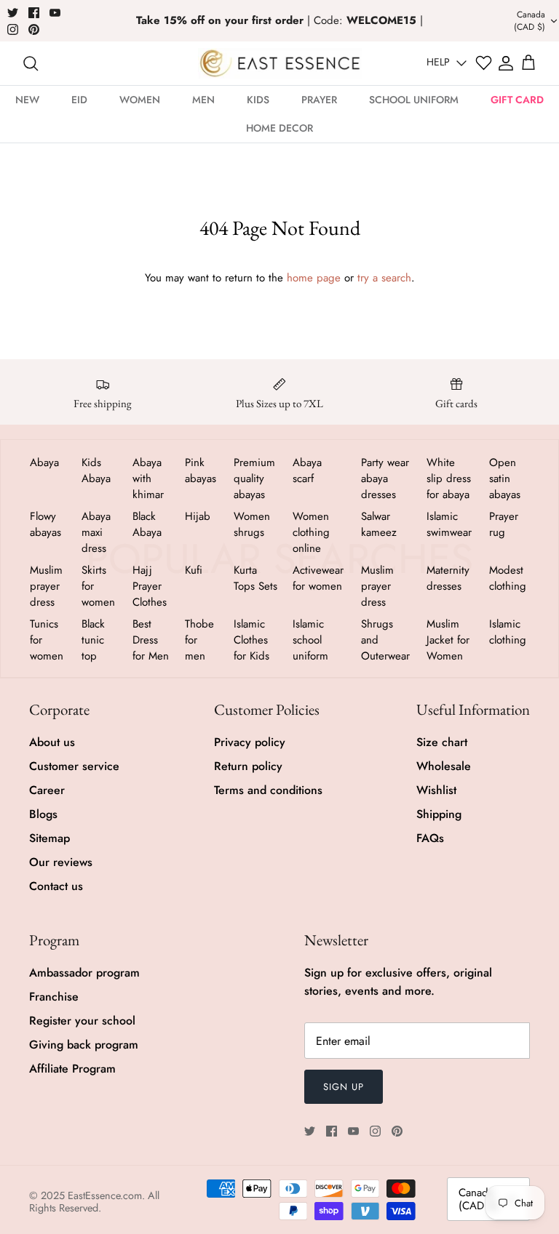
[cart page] (528, 63)
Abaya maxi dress (96, 532)
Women (139, 99)
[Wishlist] (483, 63)
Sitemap (49, 838)
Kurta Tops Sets (255, 578)
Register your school (82, 1020)
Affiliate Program (72, 1068)
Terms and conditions (268, 790)
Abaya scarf (307, 470)
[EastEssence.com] (280, 63)
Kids (258, 99)
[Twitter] (12, 12)
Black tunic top (93, 640)
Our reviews (60, 862)
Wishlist (436, 790)
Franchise (54, 996)
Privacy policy (249, 742)
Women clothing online (311, 532)
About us (52, 742)
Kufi (193, 570)
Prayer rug (503, 524)
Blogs (43, 814)
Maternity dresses (448, 578)
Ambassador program (84, 972)
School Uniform (414, 99)
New (27, 99)
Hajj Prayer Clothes (149, 586)
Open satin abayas (504, 478)
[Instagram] (12, 29)
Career (47, 790)
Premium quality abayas (254, 478)
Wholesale (443, 766)
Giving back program (83, 1044)
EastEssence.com (105, 1195)
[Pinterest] (33, 29)
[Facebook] (33, 12)
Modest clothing (507, 578)
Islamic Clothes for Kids (251, 640)
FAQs (430, 838)
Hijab (197, 516)
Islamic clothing (507, 632)
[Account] (506, 63)
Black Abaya (147, 524)
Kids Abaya (96, 470)
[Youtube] (54, 12)
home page (314, 278)
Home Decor (279, 128)
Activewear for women (318, 578)
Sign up (343, 1087)
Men (203, 99)
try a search (384, 278)
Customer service (74, 766)
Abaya (44, 462)
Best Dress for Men (150, 640)
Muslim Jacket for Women (448, 640)
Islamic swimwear (449, 524)
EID (79, 99)
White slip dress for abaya (449, 478)
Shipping (438, 814)
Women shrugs (252, 524)
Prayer (319, 99)
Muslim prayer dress (46, 586)
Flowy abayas (45, 524)
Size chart (441, 742)
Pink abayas (200, 470)
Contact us (56, 886)
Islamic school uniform (310, 640)
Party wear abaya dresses (385, 478)
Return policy (248, 766)
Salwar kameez (379, 524)
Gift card (517, 99)
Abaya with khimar (148, 478)
